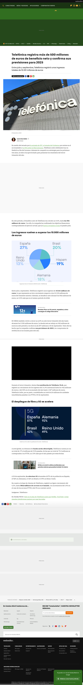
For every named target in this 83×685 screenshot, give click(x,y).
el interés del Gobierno (51, 145)
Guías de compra (21, 614)
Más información (53, 683)
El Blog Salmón (74, 648)
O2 (44, 43)
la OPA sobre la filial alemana (33, 148)
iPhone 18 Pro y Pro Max (52, 600)
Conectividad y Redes (34, 622)
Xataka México (7, 669)
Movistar (21, 504)
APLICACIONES (34, 5)
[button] (22, 139)
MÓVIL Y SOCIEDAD (22, 5)
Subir (75, 641)
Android (6, 618)
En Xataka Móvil (41, 307)
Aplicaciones (7, 614)
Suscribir (69, 612)
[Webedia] (79, 1)
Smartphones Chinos (20, 622)
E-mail (33, 76)
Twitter (80, 6)
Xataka (5, 648)
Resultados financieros (41, 504)
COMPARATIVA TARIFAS (48, 5)
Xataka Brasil (7, 671)
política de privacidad (64, 616)
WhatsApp (54, 43)
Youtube (77, 6)
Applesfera (6, 653)
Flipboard (71, 6)
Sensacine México (28, 669)
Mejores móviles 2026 (24, 600)
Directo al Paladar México (41, 669)
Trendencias (62, 648)
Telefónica (29, 504)
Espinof (28, 651)
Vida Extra (17, 651)
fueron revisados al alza (51, 226)
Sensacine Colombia (28, 673)
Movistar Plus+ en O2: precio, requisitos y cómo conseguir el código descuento (53, 310)
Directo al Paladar (41, 648)
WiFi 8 (17, 43)
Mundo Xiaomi (7, 659)
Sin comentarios (18, 76)
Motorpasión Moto (51, 651)
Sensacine (28, 648)
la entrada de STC (36, 145)
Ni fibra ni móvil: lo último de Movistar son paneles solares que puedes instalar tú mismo (53, 466)
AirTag (69, 43)
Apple (18, 611)
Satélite (29, 43)
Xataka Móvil (7, 651)
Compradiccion (63, 653)
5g (17, 618)
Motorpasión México (51, 669)
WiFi (48, 43)
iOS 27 (22, 43)
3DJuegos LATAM (19, 669)
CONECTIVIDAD (10, 5)
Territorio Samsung (32, 614)
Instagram (74, 6)
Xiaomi (31, 611)
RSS (62, 626)
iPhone (32, 618)
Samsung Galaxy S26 (38, 600)
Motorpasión (51, 648)
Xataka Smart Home (7, 656)
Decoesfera (62, 651)
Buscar (76, 634)
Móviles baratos (37, 43)
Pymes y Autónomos (73, 651)
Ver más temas (8, 627)
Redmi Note (62, 43)
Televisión (75, 43)
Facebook (26, 76)
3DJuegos (17, 648)
